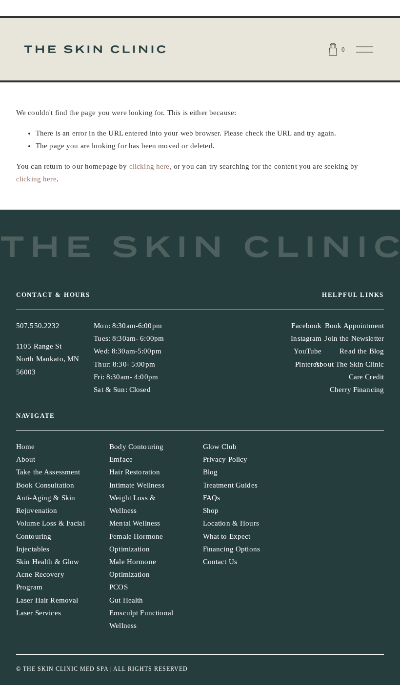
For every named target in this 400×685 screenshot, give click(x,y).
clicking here (149, 166)
